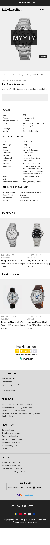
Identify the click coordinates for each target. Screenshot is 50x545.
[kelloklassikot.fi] (30, 514)
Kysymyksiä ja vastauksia (11, 385)
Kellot (4, 75)
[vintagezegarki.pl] (25, 514)
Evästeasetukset (8, 391)
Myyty (25, 97)
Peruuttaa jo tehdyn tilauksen (13, 411)
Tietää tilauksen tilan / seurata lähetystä (18, 404)
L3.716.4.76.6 (28, 142)
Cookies (5, 449)
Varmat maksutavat (9, 439)
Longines (13, 75)
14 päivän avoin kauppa (11, 433)
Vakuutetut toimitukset (26, 3)
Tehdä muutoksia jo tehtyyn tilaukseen (17, 408)
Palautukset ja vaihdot (10, 436)
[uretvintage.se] (16, 514)
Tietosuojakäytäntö (9, 446)
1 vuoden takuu (8, 430)
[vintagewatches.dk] (21, 514)
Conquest (26, 147)
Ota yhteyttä (7, 382)
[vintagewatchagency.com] (34, 514)
